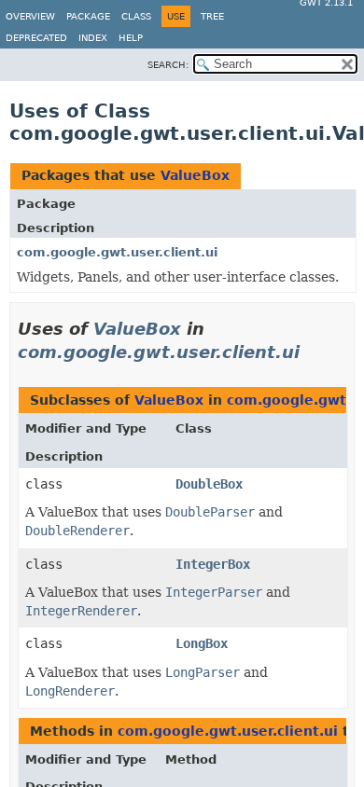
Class (136, 16)
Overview (30, 16)
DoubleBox (209, 483)
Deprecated (36, 38)
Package (88, 16)
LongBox (201, 643)
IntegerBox (212, 564)
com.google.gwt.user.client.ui (117, 252)
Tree (212, 16)
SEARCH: (168, 65)
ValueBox (195, 175)
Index (92, 38)
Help (131, 38)
